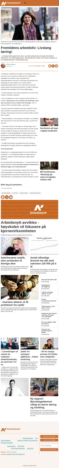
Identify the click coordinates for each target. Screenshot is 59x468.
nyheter (15, 193)
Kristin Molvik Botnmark (18, 448)
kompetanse (24, 193)
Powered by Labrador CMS (29, 465)
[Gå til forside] (11, 3)
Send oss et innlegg (49, 440)
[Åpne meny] (25, 3)
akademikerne (6, 193)
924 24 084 (21, 446)
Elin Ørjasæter (11, 446)
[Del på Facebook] (49, 66)
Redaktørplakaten (28, 438)
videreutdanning (35, 193)
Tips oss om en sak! (49, 436)
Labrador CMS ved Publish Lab (15, 454)
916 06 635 (30, 448)
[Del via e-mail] (56, 66)
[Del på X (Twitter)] (53, 66)
